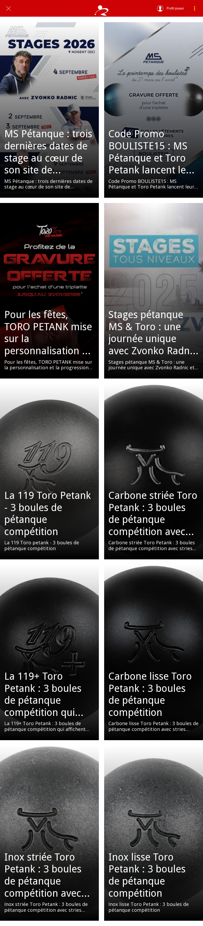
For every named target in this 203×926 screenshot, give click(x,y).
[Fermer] (8, 8)
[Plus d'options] (194, 8)
